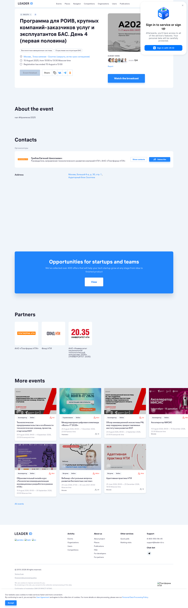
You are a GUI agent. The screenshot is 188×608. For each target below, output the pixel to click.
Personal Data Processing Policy (135, 597)
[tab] (81, 533)
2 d (143, 418)
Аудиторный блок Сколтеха (81, 177)
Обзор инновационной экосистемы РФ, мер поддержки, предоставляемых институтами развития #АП (125, 425)
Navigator (77, 4)
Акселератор (22, 418)
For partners (99, 557)
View (94, 281)
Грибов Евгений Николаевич (46, 158)
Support (150, 533)
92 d (97, 418)
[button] (81, 533)
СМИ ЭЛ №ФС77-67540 (43, 588)
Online (32, 418)
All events (19, 504)
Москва (27, 56)
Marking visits (125, 542)
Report (110, 66)
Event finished (30, 72)
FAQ (95, 550)
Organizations (103, 4)
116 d (142, 473)
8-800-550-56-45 (155, 539)
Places (67, 4)
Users (114, 4)
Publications (125, 4)
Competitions (89, 4)
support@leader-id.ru (155, 542)
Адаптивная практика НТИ (119, 478)
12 (98, 434)
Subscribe (161, 159)
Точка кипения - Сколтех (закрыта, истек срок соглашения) (61, 56)
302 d (97, 473)
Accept (11, 603)
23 (98, 490)
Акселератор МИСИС (161, 422)
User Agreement (42, 597)
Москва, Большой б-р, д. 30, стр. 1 (85, 174)
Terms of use (19, 574)
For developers (100, 553)
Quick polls (124, 539)
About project (99, 539)
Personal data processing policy (26, 578)
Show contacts (139, 159)
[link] (35, 414)
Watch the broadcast (126, 78)
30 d (52, 473)
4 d (53, 418)
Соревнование (68, 418)
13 (143, 489)
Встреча (65, 473)
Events (59, 4)
